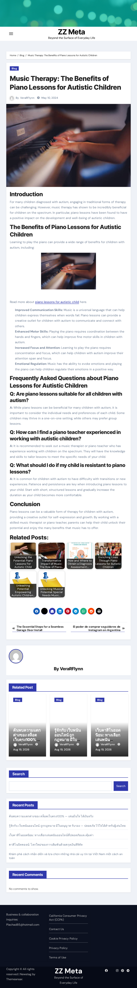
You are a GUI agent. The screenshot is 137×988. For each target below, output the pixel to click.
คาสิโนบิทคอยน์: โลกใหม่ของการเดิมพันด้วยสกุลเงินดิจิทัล (46, 845)
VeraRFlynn (27, 98)
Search (18, 774)
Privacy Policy (58, 948)
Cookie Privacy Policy (63, 938)
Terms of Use (57, 957)
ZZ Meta (71, 31)
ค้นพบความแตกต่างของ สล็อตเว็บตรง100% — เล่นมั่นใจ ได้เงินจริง (27, 739)
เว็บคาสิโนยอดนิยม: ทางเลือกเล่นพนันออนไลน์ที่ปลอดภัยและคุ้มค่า (51, 835)
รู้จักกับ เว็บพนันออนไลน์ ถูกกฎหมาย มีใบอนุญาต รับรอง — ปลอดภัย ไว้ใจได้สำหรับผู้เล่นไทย (67, 826)
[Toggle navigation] (11, 33)
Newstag (25, 974)
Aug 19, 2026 (21, 749)
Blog (14, 68)
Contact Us (56, 929)
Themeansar (14, 979)
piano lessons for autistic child (57, 302)
